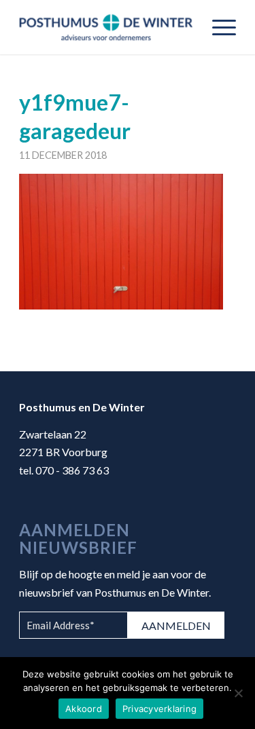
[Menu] (217, 27)
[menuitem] (217, 27)
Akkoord (83, 708)
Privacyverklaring (159, 708)
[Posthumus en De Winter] (105, 27)
